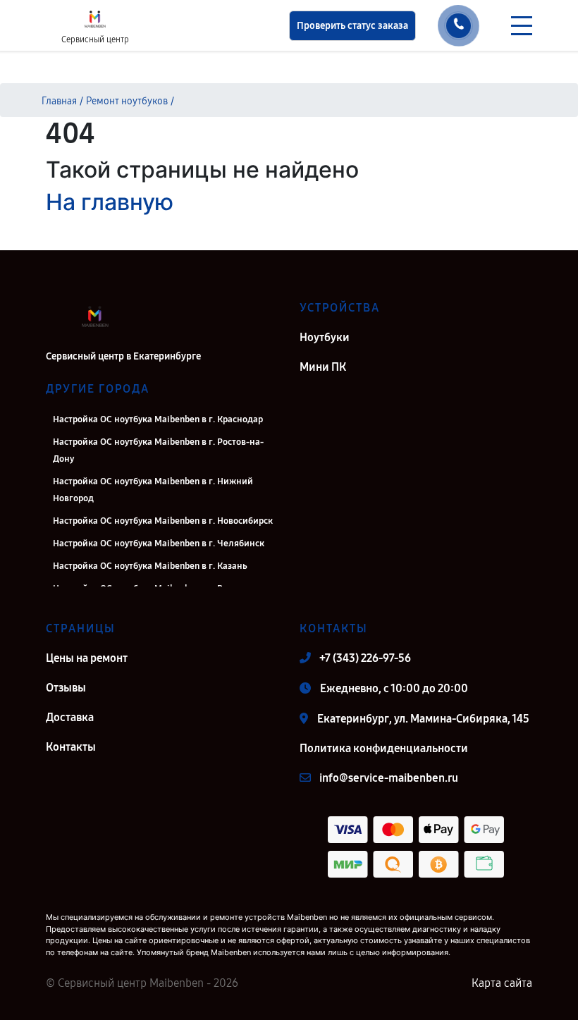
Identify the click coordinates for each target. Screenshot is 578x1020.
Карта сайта (502, 983)
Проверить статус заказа (352, 26)
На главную (109, 202)
